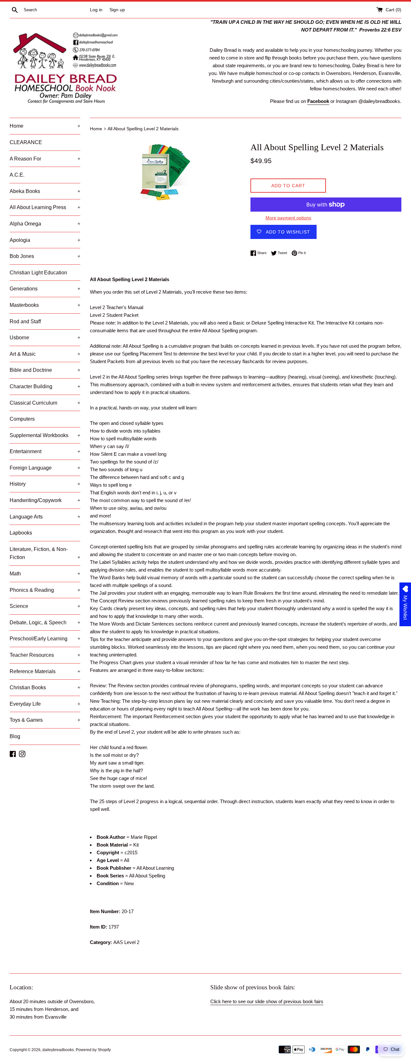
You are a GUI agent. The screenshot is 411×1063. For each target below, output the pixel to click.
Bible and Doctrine (45, 370)
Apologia (45, 240)
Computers (22, 419)
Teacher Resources (45, 655)
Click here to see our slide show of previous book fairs (266, 1001)
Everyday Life (45, 704)
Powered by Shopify (93, 1050)
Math (45, 573)
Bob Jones (45, 256)
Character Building (45, 386)
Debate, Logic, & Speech (45, 622)
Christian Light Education (38, 272)
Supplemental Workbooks (45, 435)
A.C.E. (17, 175)
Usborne (45, 337)
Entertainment (45, 451)
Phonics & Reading (45, 590)
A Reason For (45, 158)
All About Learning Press (45, 207)
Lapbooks (21, 533)
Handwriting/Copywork (45, 500)
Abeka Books (45, 191)
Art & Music (45, 354)
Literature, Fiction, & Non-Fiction (45, 553)
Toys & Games (45, 720)
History (45, 484)
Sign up (117, 9)
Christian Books (45, 687)
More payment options (288, 217)
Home (45, 126)
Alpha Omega (45, 223)
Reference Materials (45, 671)
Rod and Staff (25, 321)
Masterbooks (45, 305)
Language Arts (45, 516)
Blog (15, 736)
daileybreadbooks (58, 1050)
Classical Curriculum (45, 403)
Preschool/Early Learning (45, 638)
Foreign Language (45, 468)
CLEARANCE (26, 142)
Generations (45, 288)
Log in (96, 9)
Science (45, 606)
